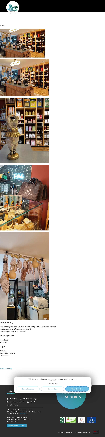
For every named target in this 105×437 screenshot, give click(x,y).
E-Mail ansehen (7, 361)
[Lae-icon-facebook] (62, 397)
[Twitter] (67, 397)
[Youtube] (76, 397)
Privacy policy (52, 383)
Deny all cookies (28, 389)
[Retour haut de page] (100, 427)
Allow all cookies (77, 389)
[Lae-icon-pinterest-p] (80, 397)
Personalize (52, 389)
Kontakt (23, 414)
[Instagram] (71, 397)
